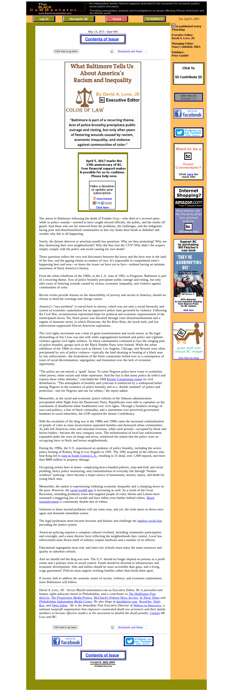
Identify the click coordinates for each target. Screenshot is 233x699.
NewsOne (145, 601)
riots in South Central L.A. (79, 455)
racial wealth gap (81, 490)
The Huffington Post (142, 594)
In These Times (150, 597)
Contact (155, 613)
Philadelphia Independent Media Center (65, 601)
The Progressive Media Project (71, 597)
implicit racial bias (149, 521)
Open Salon (59, 605)
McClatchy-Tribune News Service (116, 597)
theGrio (44, 597)
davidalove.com (126, 601)
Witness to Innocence (147, 605)
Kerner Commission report (124, 379)
